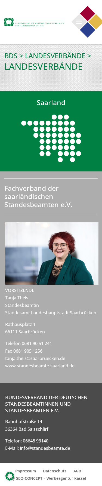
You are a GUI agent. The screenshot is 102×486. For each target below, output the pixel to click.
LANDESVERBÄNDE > (58, 55)
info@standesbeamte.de (45, 448)
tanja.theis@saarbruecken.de (35, 358)
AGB (77, 470)
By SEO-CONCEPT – (28, 478)
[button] (10, 476)
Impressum (25, 470)
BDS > (13, 55)
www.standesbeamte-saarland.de (40, 366)
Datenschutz (54, 470)
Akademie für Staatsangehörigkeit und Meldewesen (87, 13)
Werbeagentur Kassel (66, 478)
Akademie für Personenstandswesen (87, 30)
